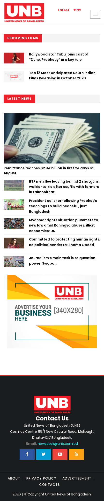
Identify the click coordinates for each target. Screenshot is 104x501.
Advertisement (76, 478)
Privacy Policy (41, 478)
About (14, 478)
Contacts (49, 484)
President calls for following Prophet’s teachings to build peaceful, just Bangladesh (63, 206)
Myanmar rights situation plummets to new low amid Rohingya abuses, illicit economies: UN (63, 225)
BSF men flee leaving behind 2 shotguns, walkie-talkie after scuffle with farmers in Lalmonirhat (64, 187)
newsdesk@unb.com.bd (52, 443)
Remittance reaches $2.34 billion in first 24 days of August (49, 170)
